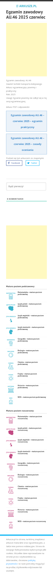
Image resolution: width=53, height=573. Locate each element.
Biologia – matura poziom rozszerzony (28, 476)
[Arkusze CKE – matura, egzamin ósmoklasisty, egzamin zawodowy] (26, 6)
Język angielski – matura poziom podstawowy (31, 316)
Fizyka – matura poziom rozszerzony (27, 499)
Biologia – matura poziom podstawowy (28, 351)
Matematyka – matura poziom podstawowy (30, 293)
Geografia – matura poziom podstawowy (28, 340)
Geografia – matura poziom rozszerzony (28, 464)
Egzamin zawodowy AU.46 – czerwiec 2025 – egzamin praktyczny (27, 121)
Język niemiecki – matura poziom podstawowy (31, 328)
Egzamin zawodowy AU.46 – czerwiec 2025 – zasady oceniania (27, 144)
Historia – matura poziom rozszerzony (28, 511)
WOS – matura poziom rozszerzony (32, 521)
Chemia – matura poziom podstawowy (28, 363)
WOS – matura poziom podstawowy (32, 397)
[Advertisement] (26, 49)
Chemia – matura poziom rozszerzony (28, 487)
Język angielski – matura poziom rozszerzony (31, 441)
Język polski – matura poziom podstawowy (29, 305)
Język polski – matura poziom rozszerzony (29, 429)
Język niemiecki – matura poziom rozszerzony (31, 452)
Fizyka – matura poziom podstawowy (27, 375)
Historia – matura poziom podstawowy (28, 386)
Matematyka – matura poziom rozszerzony (30, 417)
